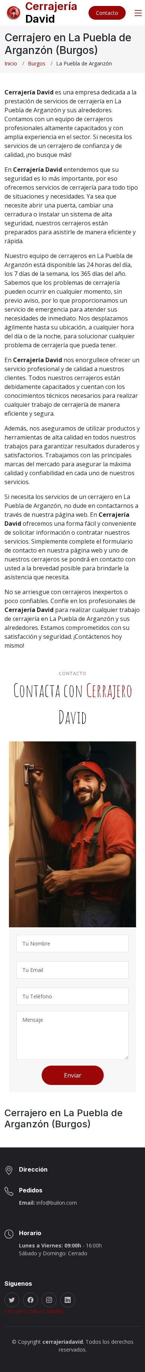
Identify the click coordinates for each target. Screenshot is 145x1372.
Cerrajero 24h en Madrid (33, 1311)
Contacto (107, 12)
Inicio (10, 63)
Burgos (36, 63)
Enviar (72, 1075)
